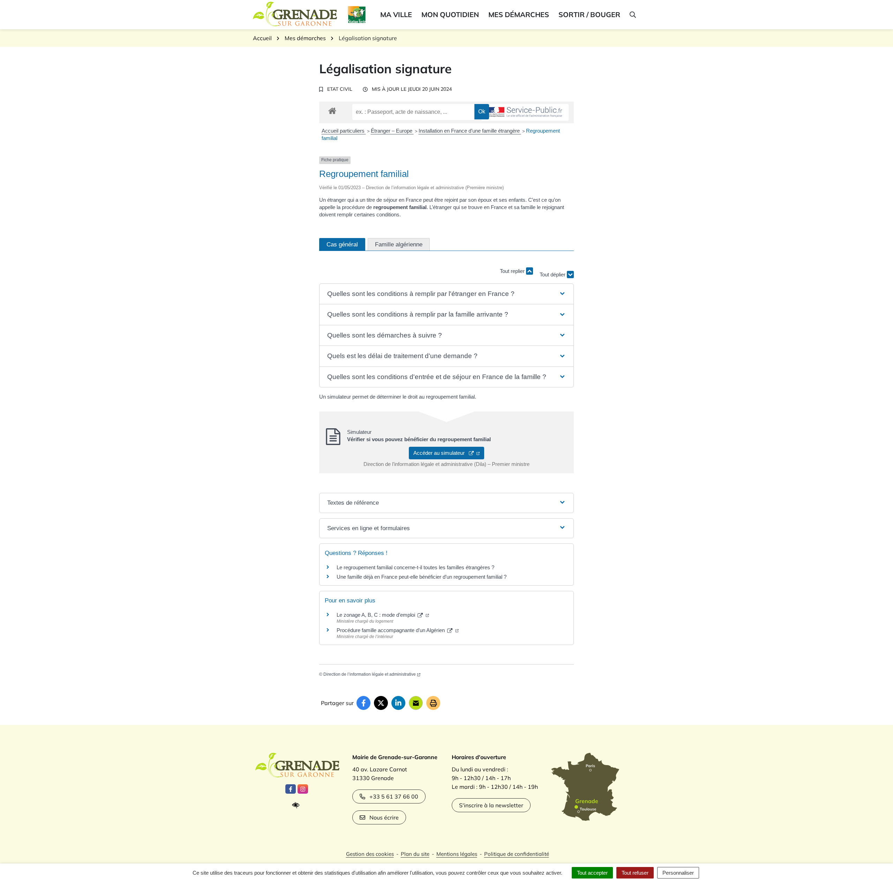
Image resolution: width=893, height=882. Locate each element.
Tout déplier (553, 269)
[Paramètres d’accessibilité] (297, 805)
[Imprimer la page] (433, 703)
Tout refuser (635, 873)
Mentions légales (456, 854)
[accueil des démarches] (332, 109)
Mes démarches (518, 14)
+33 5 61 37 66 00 (393, 796)
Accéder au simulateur (441, 453)
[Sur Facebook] (363, 703)
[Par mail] (416, 703)
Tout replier (513, 271)
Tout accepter (592, 873)
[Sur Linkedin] (398, 703)
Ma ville (396, 14)
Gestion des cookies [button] (370, 854)
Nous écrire (384, 817)
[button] (632, 14)
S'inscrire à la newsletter (491, 805)
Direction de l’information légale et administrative (369, 674)
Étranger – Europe (392, 131)
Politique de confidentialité (516, 854)
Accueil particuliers (344, 131)
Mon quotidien (450, 14)
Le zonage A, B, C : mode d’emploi (377, 615)
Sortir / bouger (589, 14)
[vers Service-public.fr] (525, 112)
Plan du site (415, 854)
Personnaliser (678, 873)
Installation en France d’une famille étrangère (470, 131)
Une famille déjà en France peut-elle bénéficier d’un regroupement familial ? (421, 577)
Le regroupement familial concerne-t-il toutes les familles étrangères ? (415, 567)
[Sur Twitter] (381, 703)
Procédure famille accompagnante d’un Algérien (391, 630)
